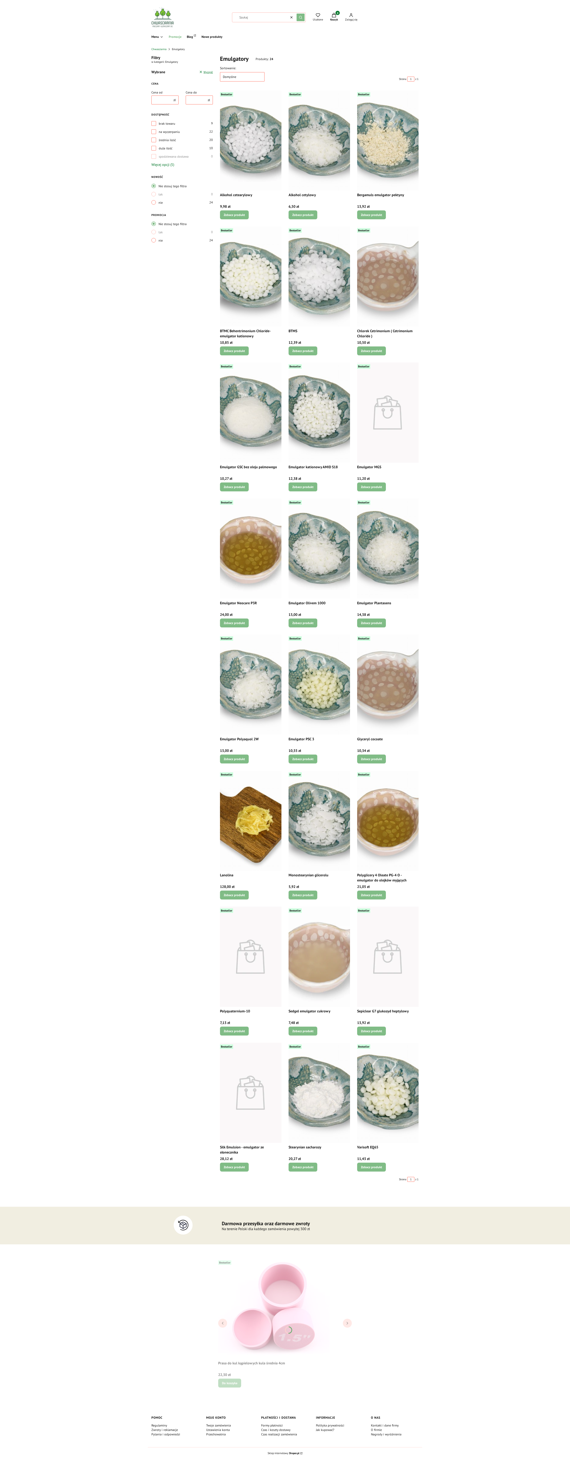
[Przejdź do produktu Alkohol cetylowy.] (319, 140)
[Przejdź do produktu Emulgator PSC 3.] (319, 685)
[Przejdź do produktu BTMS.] (319, 276)
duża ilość (165, 148)
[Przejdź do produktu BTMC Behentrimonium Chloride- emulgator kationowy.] (250, 276)
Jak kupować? (325, 1430)
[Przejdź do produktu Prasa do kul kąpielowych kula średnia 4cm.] (274, 1309)
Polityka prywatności (330, 1425)
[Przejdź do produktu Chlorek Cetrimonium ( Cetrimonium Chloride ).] (388, 276)
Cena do (191, 92)
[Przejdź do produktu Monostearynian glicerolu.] (319, 821)
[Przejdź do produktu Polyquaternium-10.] (250, 957)
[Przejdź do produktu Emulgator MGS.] (388, 412)
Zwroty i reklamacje (164, 1430)
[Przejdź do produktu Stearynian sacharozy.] (319, 1093)
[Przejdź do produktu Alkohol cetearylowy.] (250, 140)
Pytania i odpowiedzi (165, 1434)
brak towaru (167, 124)
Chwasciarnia (159, 49)
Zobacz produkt (234, 215)
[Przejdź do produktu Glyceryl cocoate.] (388, 685)
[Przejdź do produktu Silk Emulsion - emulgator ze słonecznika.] (250, 1093)
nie (161, 203)
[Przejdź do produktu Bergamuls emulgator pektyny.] (388, 140)
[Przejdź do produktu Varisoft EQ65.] (388, 1093)
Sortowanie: (228, 68)
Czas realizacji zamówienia (279, 1434)
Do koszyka (229, 1383)
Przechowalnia (216, 1434)
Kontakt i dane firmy (385, 1425)
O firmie (376, 1430)
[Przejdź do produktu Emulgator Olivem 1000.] (319, 549)
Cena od (157, 92)
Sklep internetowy (283, 1453)
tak (161, 194)
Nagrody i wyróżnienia (386, 1434)
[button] (301, 17)
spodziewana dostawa (174, 157)
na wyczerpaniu (169, 132)
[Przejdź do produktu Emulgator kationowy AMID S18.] (319, 412)
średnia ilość (167, 140)
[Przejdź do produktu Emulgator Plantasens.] (388, 549)
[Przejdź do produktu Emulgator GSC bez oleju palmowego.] (250, 412)
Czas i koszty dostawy (276, 1430)
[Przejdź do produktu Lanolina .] (250, 821)
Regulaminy (159, 1425)
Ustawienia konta (218, 1430)
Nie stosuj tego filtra (173, 186)
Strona (402, 79)
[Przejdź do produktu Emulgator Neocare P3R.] (250, 549)
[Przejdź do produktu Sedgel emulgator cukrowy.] (319, 957)
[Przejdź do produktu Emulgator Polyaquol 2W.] (250, 685)
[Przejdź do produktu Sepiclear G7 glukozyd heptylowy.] (388, 957)
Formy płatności (272, 1425)
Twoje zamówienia (218, 1425)
